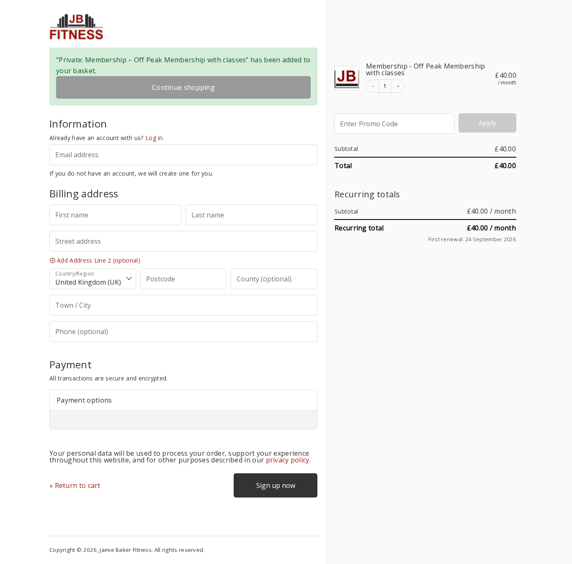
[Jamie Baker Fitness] (139, 26)
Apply (487, 123)
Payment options (84, 400)
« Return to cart (74, 485)
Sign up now (275, 485)
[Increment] (398, 86)
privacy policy (287, 459)
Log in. (154, 138)
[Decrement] (372, 86)
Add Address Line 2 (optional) (98, 260)
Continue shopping (183, 87)
